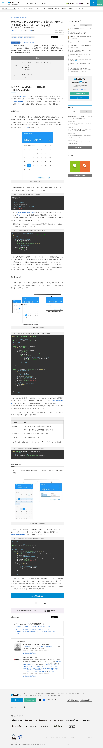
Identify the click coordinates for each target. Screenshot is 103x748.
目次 (37, 58)
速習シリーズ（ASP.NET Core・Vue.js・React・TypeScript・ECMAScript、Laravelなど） (41, 668)
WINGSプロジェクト (29, 647)
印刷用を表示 (16, 617)
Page (16, 76)
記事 (31, 3)
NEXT (45, 603)
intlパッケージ (20, 215)
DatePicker (22, 96)
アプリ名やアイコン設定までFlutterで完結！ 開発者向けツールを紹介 (32, 629)
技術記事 (20, 37)
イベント (37, 3)
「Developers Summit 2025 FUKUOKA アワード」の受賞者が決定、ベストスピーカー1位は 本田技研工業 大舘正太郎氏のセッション (80, 69)
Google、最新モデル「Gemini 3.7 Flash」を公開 (80, 28)
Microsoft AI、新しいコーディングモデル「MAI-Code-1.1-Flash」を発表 (80, 55)
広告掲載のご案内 (85, 700)
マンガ (81, 8)
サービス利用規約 (71, 737)
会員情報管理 (52, 737)
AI (18, 8)
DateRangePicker (18, 101)
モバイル (14, 37)
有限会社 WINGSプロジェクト (49, 647)
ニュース (25, 3)
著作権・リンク (44, 737)
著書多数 (51, 671)
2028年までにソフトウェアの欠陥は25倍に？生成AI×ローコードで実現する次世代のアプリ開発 (80, 117)
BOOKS (44, 3)
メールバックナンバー (80, 89)
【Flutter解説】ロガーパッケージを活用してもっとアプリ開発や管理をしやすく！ (35, 631)
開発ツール (64, 8)
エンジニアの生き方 (47, 8)
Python (57, 8)
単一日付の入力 (27, 67)
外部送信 (90, 737)
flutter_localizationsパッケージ (26, 212)
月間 (86, 25)
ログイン (80, 97)
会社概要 (64, 737)
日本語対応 (26, 65)
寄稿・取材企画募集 (73, 700)
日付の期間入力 (27, 70)
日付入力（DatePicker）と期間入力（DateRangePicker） (37, 63)
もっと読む (16, 633)
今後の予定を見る (80, 175)
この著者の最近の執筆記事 (29, 653)
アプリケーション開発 (27, 8)
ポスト (54, 37)
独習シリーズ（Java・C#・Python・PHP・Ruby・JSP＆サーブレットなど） (41, 665)
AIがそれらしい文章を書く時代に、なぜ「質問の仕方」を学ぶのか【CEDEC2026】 (80, 136)
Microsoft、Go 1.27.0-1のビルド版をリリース (80, 63)
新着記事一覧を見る (80, 147)
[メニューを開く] (3, 3)
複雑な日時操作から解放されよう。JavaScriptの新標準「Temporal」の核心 (80, 50)
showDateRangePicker (18, 534)
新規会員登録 (80, 93)
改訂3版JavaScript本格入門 (34, 670)
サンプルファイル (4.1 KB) (27, 42)
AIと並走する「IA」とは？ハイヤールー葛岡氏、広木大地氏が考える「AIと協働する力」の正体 (80, 130)
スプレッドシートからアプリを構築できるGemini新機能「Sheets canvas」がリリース (81, 32)
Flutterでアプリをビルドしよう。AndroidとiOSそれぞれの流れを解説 (32, 626)
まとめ (24, 77)
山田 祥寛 (30, 30)
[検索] (14, 8)
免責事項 (58, 737)
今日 (74, 25)
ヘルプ (37, 737)
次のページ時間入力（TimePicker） (37, 595)
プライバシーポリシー (81, 737)
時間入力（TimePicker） (28, 75)
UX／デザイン (73, 8)
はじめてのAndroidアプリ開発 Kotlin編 (36, 671)
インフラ (37, 8)
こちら (27, 127)
